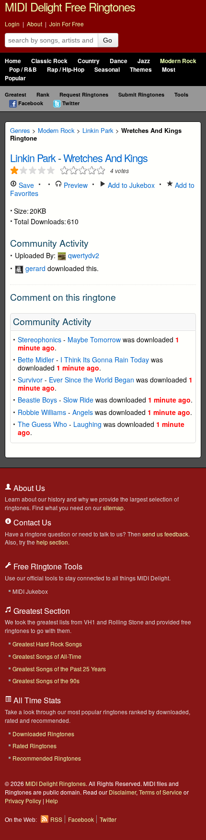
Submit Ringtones (141, 94)
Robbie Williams (42, 412)
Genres (20, 130)
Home (13, 61)
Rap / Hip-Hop (65, 69)
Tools (181, 94)
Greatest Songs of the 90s (46, 680)
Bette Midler (36, 359)
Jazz (143, 61)
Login (12, 24)
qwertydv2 (83, 255)
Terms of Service (160, 792)
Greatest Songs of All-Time (46, 656)
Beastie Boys (37, 399)
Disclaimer (122, 792)
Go (107, 40)
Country (89, 61)
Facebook (30, 103)
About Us (28, 487)
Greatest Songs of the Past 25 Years (59, 669)
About (34, 24)
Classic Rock (49, 61)
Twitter (71, 103)
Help (52, 800)
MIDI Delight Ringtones (55, 783)
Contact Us (31, 522)
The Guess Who (42, 424)
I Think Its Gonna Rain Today (104, 359)
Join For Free (66, 24)
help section (52, 542)
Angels (82, 412)
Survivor (30, 379)
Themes (141, 69)
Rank (42, 94)
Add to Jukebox (130, 185)
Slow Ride (78, 399)
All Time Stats (36, 700)
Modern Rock (178, 61)
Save (25, 185)
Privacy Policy (23, 800)
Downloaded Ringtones (43, 734)
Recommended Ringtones (46, 758)
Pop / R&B (23, 69)
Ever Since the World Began (91, 379)
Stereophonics (39, 339)
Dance (118, 61)
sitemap (113, 507)
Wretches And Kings (105, 157)
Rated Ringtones (34, 746)
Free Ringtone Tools (46, 566)
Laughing (87, 424)
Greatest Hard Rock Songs (47, 644)
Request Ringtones (83, 94)
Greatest (15, 94)
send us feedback (165, 534)
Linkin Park (98, 130)
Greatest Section (40, 610)
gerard (35, 268)
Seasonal (107, 69)
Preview (75, 185)
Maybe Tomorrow (94, 339)
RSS (56, 819)
